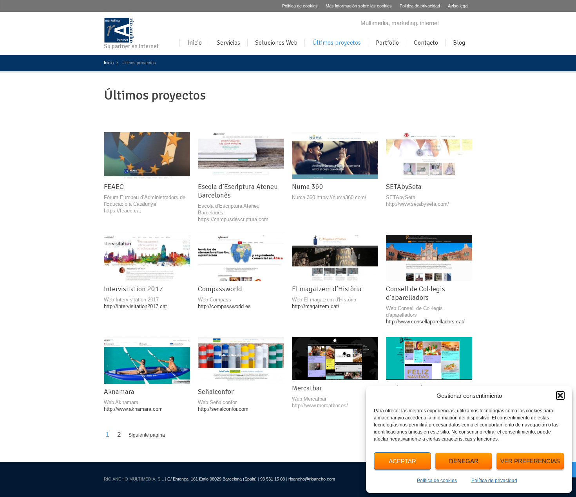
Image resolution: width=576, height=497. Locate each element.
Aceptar (402, 461)
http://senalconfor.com (223, 409)
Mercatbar (307, 388)
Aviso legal (458, 6)
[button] (560, 395)
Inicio (194, 43)
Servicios (228, 43)
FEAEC (114, 186)
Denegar (463, 461)
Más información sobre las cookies (359, 6)
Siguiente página (147, 435)
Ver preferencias (530, 461)
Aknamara (119, 391)
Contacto (426, 43)
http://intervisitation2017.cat (135, 306)
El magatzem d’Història (327, 289)
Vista (139, 155)
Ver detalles (154, 155)
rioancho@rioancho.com (311, 479)
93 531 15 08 (272, 479)
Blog (459, 43)
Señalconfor (216, 391)
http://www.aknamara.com (133, 409)
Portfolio (387, 43)
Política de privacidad (494, 480)
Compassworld (220, 289)
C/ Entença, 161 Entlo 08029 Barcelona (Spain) (212, 479)
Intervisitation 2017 (133, 289)
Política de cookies (437, 480)
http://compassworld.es (224, 306)
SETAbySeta (404, 186)
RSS (467, 24)
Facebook (454, 24)
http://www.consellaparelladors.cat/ (425, 322)
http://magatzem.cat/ (315, 306)
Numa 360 (307, 186)
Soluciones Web (276, 43)
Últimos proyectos (336, 43)
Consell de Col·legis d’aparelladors (415, 293)
